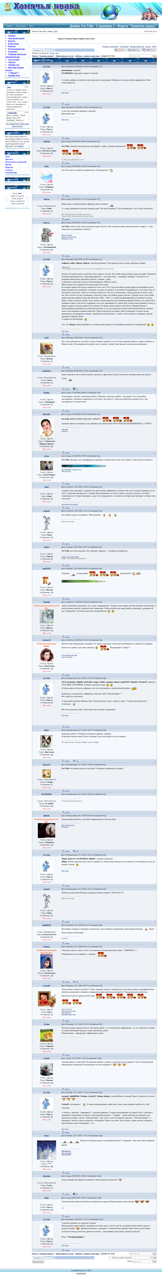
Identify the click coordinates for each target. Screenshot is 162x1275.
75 (99, 199)
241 (51, 249)
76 (99, 222)
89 (105, 678)
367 (51, 153)
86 (101, 568)
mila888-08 (46, 925)
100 (99, 1058)
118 (51, 592)
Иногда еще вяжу (67, 235)
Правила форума (137, 46)
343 (51, 1048)
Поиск (148, 46)
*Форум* (12, 62)
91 (105, 764)
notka (46, 166)
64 (52, 937)
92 (105, 794)
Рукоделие (12, 51)
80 (99, 392)
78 (101, 337)
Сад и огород (14, 59)
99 (101, 1024)
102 (101, 1135)
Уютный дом (13, 64)
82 (99, 456)
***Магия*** (13, 72)
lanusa (46, 547)
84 (101, 511)
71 (101, 66)
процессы (64, 431)
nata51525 (46, 568)
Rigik (46, 1197)
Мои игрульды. (66, 471)
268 (51, 1166)
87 (101, 602)
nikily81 (46, 815)
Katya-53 (46, 764)
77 (101, 259)
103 (99, 1176)
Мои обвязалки (66, 1013)
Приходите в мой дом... (69, 1011)
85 (101, 547)
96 (101, 925)
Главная (9, 26)
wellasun (46, 141)
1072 (52, 477)
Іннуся (46, 222)
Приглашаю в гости (64, 56)
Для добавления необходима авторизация (17, 125)
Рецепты (12, 46)
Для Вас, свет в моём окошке (70, 557)
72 (101, 107)
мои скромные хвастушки (69, 655)
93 (105, 815)
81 (99, 414)
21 (52, 1188)
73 (99, 141)
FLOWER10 (47, 794)
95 (105, 889)
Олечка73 (46, 640)
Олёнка (46, 946)
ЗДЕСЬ (21, 146)
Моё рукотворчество (68, 825)
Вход (31, 26)
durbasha (46, 414)
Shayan (46, 199)
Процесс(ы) (65, 827)
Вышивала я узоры (67, 238)
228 (51, 806)
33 (52, 784)
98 (101, 985)
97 (52, 404)
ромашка (47, 370)
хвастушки (65, 429)
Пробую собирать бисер (69, 237)
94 (105, 855)
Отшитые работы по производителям (15, 55)
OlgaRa (46, 392)
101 (101, 1092)
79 (101, 371)
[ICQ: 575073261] (76, 389)
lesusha (46, 1058)
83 (101, 487)
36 (52, 382)
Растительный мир (16, 48)
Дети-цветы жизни (16, 38)
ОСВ (46, 337)
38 (52, 211)
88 (101, 640)
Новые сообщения (110, 46)
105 (101, 1219)
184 (51, 630)
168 (51, 1082)
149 (51, 975)
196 (51, 845)
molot (46, 486)
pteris (57, 53)
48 (52, 189)
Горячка (52, 53)
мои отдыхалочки (67, 657)
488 (51, 1209)
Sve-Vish (46, 66)
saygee (46, 456)
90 (52, 559)
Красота (11, 41)
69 (52, 91)
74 (99, 166)
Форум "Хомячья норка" (43, 56)
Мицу (46, 730)
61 (52, 361)
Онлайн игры (14, 75)
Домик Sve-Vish (108, 56)
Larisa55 (46, 985)
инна (46, 1135)
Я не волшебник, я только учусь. (71, 469)
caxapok (46, 510)
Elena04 (46, 602)
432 (51, 668)
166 (51, 754)
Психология (13, 43)
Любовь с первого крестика (87, 56)
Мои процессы (66, 1151)
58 (52, 498)
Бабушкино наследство (69, 1014)
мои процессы (66, 504)
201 (51, 446)
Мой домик (65, 92)
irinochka (46, 1176)
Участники (124, 46)
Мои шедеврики (66, 1153)
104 (99, 1198)
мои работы (74, 504)
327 (51, 537)
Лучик (46, 1024)
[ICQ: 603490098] (76, 1194)
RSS (55, 31)
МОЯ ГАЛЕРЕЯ (66, 1154)
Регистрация (21, 26)
